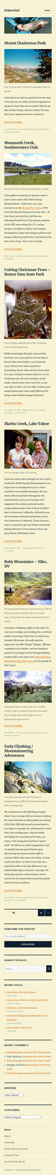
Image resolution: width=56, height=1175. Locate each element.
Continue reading (13, 122)
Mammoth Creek (30, 256)
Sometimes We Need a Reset (21, 992)
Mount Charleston (25, 129)
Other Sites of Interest (15, 1149)
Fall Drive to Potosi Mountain (22, 1008)
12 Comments (20, 900)
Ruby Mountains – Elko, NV (25, 564)
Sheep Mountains (41, 129)
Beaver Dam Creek (31, 410)
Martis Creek (37, 548)
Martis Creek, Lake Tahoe (26, 423)
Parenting (42, 256)
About (7, 1136)
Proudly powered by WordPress (28, 1170)
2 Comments (19, 413)
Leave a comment (12, 132)
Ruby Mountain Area (39, 733)
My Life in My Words (14, 1161)
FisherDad (11, 10)
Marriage (8, 413)
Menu (47, 10)
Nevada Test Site (31, 208)
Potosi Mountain (40, 897)
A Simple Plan (11, 1155)
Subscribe (9, 1142)
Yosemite (8, 900)
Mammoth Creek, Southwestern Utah (21, 145)
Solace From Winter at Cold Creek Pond (27, 1000)
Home (7, 1130)
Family (19, 256)
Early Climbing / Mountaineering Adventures (18, 751)
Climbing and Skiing (24, 897)
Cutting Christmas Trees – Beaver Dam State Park (27, 272)
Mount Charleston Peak (25, 43)
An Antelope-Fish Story (19, 1027)
